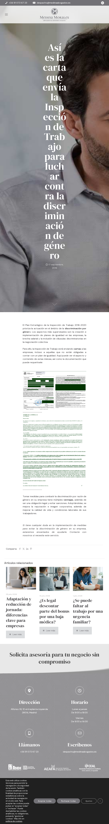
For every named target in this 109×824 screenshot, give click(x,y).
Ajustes (88, 801)
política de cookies (14, 821)
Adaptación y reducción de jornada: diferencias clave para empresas (18, 612)
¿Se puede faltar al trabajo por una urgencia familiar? (88, 611)
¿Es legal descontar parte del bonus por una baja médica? (54, 611)
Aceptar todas (45, 801)
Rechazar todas (68, 801)
